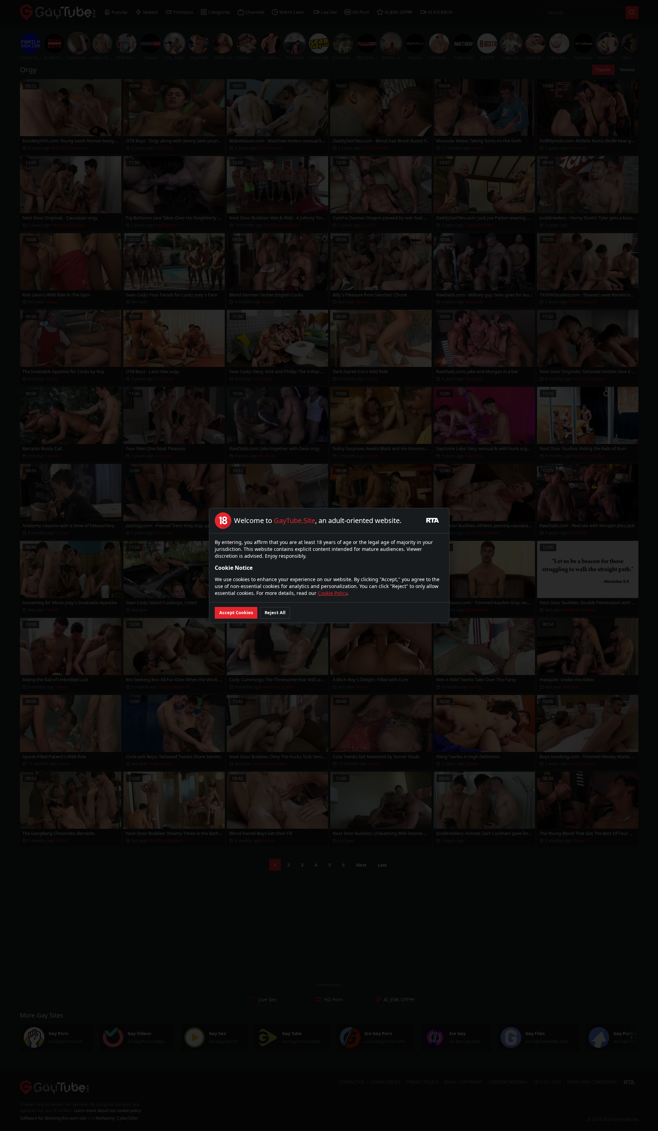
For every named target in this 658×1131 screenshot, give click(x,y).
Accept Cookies (236, 612)
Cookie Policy (332, 593)
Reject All (275, 612)
